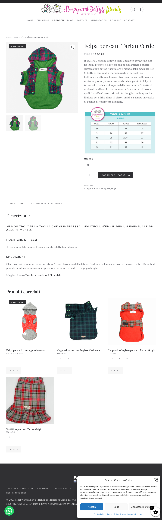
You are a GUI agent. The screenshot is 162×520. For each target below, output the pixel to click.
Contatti (129, 20)
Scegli (14, 370)
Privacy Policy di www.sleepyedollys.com (124, 514)
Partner (82, 20)
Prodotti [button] (58, 20)
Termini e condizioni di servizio (43, 275)
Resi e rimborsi (16, 493)
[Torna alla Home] (81, 9)
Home (30, 20)
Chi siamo (43, 20)
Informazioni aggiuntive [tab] (46, 203)
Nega (116, 506)
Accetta (92, 506)
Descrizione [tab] (16, 203)
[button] (155, 480)
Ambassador (99, 20)
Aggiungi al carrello (116, 175)
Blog (70, 20)
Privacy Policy (64, 488)
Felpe (23, 37)
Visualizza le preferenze (143, 506)
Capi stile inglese (102, 188)
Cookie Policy (100, 514)
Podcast (115, 20)
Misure (88, 159)
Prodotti (16, 37)
